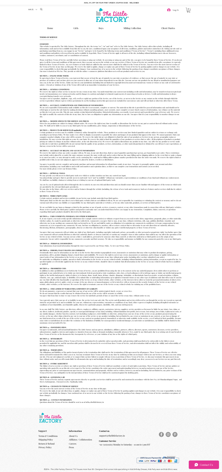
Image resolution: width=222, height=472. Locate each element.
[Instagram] (168, 434)
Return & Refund (47, 443)
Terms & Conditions (48, 436)
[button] (32, 9)
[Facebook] (161, 434)
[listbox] (32, 9)
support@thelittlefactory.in (112, 435)
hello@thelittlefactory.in (95, 402)
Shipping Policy (46, 439)
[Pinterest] (174, 434)
